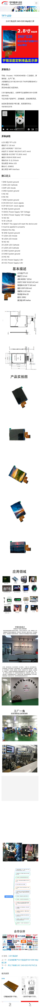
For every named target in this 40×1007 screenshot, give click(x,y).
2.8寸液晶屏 (13, 971)
